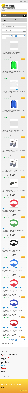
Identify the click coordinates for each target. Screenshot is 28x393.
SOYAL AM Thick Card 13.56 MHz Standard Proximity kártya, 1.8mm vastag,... (13, 50)
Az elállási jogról (4, 359)
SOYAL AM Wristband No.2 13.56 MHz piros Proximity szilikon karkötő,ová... (13, 328)
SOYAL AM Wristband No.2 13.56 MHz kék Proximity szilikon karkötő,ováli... (13, 308)
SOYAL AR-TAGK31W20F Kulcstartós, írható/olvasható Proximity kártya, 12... (13, 148)
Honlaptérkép (3, 371)
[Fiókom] (22, 1)
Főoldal (3, 19)
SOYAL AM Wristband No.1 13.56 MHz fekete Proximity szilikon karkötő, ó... (13, 248)
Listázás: (24, 31)
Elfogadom (23, 390)
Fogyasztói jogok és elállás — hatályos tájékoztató (9, 361)
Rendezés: (24, 28)
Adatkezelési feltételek (5, 362)
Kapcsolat (2, 367)
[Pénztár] (25, 1)
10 (24, 35)
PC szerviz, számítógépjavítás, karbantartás (8, 376)
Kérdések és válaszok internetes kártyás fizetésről (9, 354)
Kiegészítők (4, 20)
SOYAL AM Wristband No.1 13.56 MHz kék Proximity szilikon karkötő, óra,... (13, 268)
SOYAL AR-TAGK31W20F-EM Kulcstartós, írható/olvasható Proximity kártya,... (10, 168)
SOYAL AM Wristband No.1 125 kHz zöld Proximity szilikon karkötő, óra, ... (12, 228)
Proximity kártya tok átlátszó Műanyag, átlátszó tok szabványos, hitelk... (12, 89)
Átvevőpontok (3, 368)
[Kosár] (24, 1)
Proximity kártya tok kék (7, 109)
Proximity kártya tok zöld (7, 70)
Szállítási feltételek (4, 355)
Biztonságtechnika (15, 19)
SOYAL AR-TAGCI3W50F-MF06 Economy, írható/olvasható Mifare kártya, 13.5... (10, 128)
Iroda (8, 19)
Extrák (2, 373)
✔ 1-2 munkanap (6, 59)
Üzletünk (2, 369)
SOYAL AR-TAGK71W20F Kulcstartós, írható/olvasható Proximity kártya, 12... (13, 188)
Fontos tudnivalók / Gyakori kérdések (7, 357)
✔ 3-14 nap (5, 78)
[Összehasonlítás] (19, 59)
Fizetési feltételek (4, 353)
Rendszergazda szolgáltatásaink (6, 374)
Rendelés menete (4, 358)
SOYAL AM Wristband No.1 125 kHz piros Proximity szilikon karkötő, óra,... (12, 208)
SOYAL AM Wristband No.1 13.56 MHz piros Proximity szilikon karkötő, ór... (13, 288)
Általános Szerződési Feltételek (6, 351)
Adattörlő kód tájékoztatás (5, 363)
